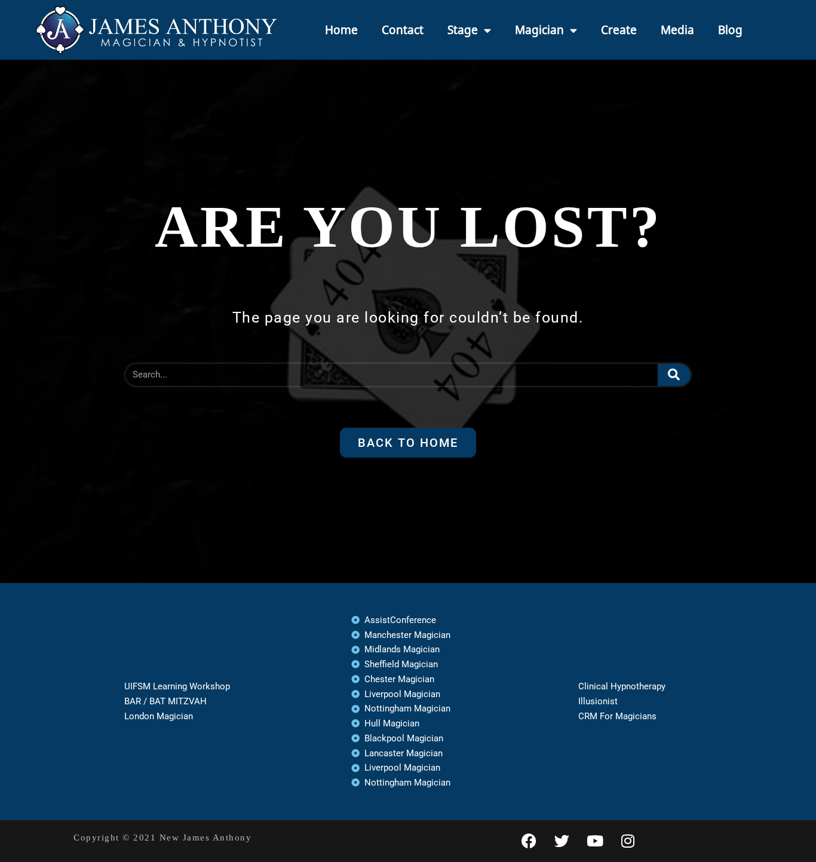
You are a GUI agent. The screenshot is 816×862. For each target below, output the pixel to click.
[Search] (674, 375)
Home (341, 30)
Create (619, 30)
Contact (403, 30)
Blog (730, 30)
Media (677, 30)
